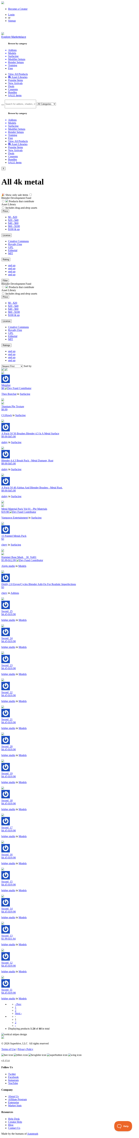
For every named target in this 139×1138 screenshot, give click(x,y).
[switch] (30, 195)
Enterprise (13, 1102)
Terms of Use (8, 1049)
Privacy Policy (25, 1049)
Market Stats (15, 1105)
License (6, 235)
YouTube (13, 1083)
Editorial (12, 250)
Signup (12, 20)
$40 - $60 (13, 223)
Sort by (28, 366)
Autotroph (32, 1133)
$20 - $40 (13, 220)
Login (11, 14)
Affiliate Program (17, 1099)
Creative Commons (18, 241)
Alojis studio (8, 566)
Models (22, 566)
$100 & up (14, 229)
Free (10, 68)
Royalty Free (15, 244)
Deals (11, 86)
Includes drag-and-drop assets (21, 207)
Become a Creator (17, 8)
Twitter (12, 1074)
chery (4, 544)
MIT (10, 253)
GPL (10, 247)
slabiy (4, 442)
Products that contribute (21, 201)
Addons (15, 593)
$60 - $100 (14, 226)
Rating (6, 259)
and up (11, 265)
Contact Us (14, 1128)
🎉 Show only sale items (14, 194)
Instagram (13, 1080)
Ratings (6, 345)
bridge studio (8, 620)
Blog (10, 1124)
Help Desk (14, 1118)
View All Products (18, 74)
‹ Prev (18, 1004)
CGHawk (6, 415)
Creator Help (15, 1121)
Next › (18, 1013)
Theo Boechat (8, 394)
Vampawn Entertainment (14, 517)
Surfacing (25, 394)
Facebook (13, 1077)
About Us (13, 1096)
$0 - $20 (12, 217)
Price (5, 211)
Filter (5, 280)
